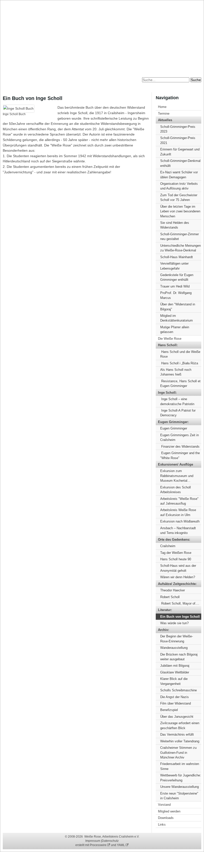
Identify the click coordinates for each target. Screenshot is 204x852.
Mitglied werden (169, 811)
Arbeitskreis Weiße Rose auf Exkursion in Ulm (178, 512)
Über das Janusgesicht (176, 716)
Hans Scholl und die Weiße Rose (180, 354)
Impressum (92, 840)
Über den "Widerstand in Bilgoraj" (177, 306)
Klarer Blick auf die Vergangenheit (174, 681)
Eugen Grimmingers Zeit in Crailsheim (179, 437)
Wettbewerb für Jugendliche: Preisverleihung (180, 777)
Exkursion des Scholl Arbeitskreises (175, 489)
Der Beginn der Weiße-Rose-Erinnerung (176, 638)
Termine (163, 113)
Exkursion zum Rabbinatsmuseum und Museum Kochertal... (176, 475)
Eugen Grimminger (173, 428)
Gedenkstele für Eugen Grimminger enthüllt (176, 277)
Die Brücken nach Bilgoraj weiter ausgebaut (179, 657)
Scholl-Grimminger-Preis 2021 (177, 140)
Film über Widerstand (175, 703)
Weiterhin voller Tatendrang (179, 741)
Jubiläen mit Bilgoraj (174, 665)
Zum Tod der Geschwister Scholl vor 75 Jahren (178, 197)
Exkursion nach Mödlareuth (180, 521)
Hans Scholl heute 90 (175, 559)
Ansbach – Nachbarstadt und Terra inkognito (178, 530)
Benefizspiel (169, 710)
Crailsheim (167, 546)
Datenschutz (110, 840)
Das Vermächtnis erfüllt (177, 734)
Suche (196, 80)
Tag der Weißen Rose (175, 553)
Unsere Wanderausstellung (179, 787)
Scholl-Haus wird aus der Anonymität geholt (178, 568)
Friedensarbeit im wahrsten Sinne (179, 766)
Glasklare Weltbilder (174, 672)
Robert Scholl (170, 597)
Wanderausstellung (174, 648)
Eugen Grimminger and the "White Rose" (180, 455)
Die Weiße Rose (169, 338)
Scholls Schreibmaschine (178, 690)
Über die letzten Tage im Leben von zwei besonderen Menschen (180, 211)
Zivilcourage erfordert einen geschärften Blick (179, 725)
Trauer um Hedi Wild (175, 286)
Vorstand (164, 804)
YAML (121, 845)
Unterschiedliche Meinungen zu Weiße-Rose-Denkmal (180, 248)
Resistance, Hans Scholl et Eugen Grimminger (180, 383)
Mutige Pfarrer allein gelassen (174, 329)
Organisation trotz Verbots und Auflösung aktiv (179, 186)
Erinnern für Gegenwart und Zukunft (180, 151)
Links (162, 824)
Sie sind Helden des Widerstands (174, 225)
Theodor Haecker (172, 590)
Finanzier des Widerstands (180, 446)
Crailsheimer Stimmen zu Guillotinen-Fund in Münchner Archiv (178, 752)
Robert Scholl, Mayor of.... (179, 603)
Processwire (98, 845)
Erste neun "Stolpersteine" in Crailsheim (179, 796)
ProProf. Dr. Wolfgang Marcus (176, 295)
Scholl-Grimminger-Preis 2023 (177, 129)
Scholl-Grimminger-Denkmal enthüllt (180, 163)
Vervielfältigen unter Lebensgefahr (174, 266)
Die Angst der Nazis (174, 697)
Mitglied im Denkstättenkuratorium (176, 318)
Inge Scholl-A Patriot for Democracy (178, 413)
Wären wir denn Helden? (177, 577)
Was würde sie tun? (174, 623)
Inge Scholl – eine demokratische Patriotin (177, 401)
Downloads (166, 818)
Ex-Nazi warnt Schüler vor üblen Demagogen (179, 174)
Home (162, 107)
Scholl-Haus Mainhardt (176, 257)
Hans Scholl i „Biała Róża (179, 363)
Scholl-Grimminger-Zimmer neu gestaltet (179, 236)
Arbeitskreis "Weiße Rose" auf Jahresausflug (179, 501)
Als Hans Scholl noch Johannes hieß (175, 372)
